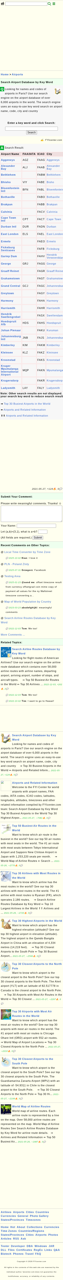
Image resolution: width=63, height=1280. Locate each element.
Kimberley (8, 345)
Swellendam (55, 315)
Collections (34, 1227)
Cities (30, 1212)
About (21, 1227)
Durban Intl (8, 226)
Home (5, 74)
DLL (3, 1250)
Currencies (8, 1216)
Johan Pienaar (11, 330)
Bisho (50, 182)
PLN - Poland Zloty (16, 564)
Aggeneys (8, 160)
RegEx (38, 1250)
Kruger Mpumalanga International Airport (9, 370)
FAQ (38, 1253)
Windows (41, 1246)
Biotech (6, 1253)
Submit (38, 537)
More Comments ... (13, 634)
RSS (16, 1238)
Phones (18, 1253)
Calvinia (6, 211)
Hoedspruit (54, 323)
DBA (30, 1246)
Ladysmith (8, 388)
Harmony (7, 300)
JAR (51, 1246)
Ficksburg (53, 248)
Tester (5, 1246)
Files (11, 1250)
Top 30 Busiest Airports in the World (27, 403)
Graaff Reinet (10, 271)
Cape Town (54, 219)
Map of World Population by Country (27, 601)
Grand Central (10, 286)
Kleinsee (7, 352)
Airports (17, 74)
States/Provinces (12, 1219)
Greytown (7, 293)
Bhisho (6, 182)
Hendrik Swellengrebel (10, 315)
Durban (51, 226)
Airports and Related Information (25, 409)
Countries (42, 1212)
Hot (12, 1227)
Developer (18, 1246)
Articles (6, 1238)
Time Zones (9, 1231)
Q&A (57, 1250)
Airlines (6, 1212)
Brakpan (7, 204)
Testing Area (12, 576)
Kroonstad (8, 360)
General (23, 1216)
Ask (23, 1238)
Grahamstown (10, 278)
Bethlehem (8, 174)
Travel (29, 1253)
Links (48, 1250)
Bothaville (8, 197)
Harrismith (8, 308)
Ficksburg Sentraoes (8, 249)
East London (10, 234)
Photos (53, 1234)
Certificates (24, 1250)
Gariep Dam (9, 256)
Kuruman (52, 330)
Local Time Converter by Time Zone (27, 552)
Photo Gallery (39, 1216)
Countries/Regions (31, 1231)
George (6, 263)
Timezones (33, 1219)
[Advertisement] (31, 39)
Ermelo (6, 241)
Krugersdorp (10, 380)
